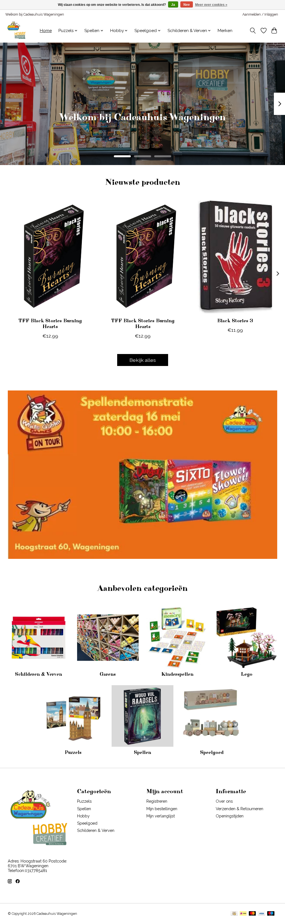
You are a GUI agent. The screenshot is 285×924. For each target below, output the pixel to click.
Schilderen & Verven (38, 674)
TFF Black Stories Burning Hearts (50, 324)
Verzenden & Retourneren (239, 808)
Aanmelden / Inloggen (260, 14)
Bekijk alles (142, 360)
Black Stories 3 (235, 321)
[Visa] (261, 913)
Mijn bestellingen (161, 808)
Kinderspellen (177, 674)
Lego (246, 674)
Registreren (156, 801)
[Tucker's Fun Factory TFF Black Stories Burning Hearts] (50, 257)
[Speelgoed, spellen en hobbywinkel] (16, 30)
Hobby (83, 816)
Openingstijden (230, 816)
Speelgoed (211, 752)
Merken (225, 30)
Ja (173, 5)
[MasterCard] (252, 913)
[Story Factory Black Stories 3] (235, 257)
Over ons (224, 801)
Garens (108, 674)
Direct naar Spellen (142, 125)
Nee (186, 5)
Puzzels (73, 752)
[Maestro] (270, 913)
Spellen (142, 752)
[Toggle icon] (253, 31)
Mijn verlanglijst (160, 816)
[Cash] (234, 913)
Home (46, 30)
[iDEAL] (243, 913)
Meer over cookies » (211, 5)
